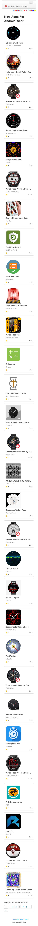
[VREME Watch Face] (13, 704)
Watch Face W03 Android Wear (20, 188)
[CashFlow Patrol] (13, 237)
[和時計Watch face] (13, 150)
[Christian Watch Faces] (13, 383)
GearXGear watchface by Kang (19, 451)
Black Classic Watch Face (17, 422)
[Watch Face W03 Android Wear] (13, 179)
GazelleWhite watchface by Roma (21, 539)
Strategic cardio (13, 743)
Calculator (10, 364)
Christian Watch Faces (16, 393)
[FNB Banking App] (13, 792)
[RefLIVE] (13, 821)
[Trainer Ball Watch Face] (13, 850)
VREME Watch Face (14, 714)
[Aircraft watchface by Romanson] (13, 91)
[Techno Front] (13, 558)
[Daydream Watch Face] (13, 500)
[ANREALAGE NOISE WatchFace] (13, 471)
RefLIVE (9, 831)
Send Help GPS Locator (16, 305)
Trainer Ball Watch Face (16, 860)
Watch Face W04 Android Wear (20, 772)
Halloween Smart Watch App (18, 72)
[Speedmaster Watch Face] (13, 617)
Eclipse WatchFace (14, 42)
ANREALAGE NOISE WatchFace (20, 480)
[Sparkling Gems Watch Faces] (13, 880)
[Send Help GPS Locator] (13, 296)
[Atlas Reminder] (13, 266)
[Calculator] (13, 354)
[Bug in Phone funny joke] (13, 208)
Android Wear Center (18, 6)
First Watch (11, 656)
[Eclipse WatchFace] (13, 33)
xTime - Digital (12, 597)
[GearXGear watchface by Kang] (13, 442)
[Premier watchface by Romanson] (13, 675)
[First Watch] (13, 646)
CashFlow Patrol (13, 247)
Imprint (26, 919)
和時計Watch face (13, 159)
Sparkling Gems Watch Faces (19, 889)
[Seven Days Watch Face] (13, 120)
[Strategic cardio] (13, 734)
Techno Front (12, 568)
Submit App (15, 919)
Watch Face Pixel (13, 334)
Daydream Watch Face (16, 510)
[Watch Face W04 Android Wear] (13, 763)
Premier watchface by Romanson (21, 685)
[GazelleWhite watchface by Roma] (13, 529)
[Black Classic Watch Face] (13, 412)
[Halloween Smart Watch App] (13, 62)
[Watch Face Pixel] (13, 325)
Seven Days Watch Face (16, 130)
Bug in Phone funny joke (17, 218)
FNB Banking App (14, 802)
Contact (22, 919)
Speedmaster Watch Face (17, 626)
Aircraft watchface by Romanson (20, 101)
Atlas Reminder (13, 276)
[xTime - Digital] (13, 588)
